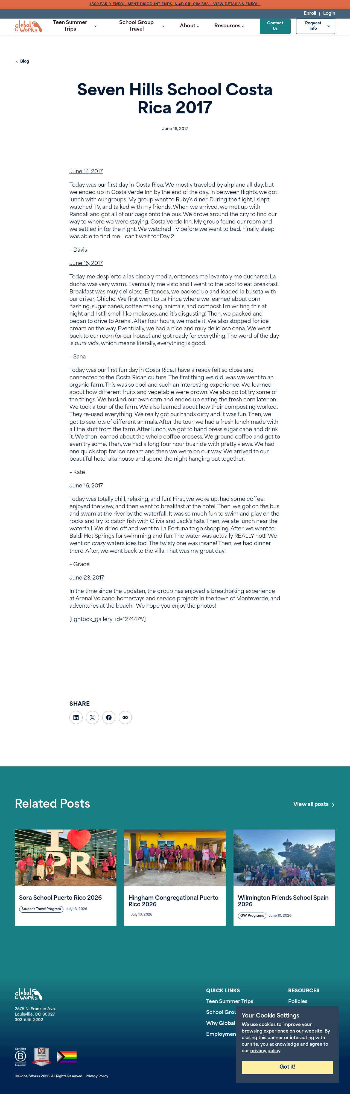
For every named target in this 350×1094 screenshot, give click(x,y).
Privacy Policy (97, 1076)
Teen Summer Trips (70, 26)
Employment (222, 1034)
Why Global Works (229, 1023)
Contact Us (275, 26)
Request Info (313, 26)
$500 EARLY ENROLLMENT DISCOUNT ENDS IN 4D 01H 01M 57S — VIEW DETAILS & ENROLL (175, 4)
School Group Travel (136, 26)
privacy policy (265, 1051)
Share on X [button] (92, 717)
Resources (227, 26)
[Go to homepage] (28, 26)
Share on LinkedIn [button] (76, 717)
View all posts (311, 804)
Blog (24, 62)
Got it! (287, 1067)
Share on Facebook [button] (108, 717)
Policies (297, 1001)
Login (329, 13)
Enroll (310, 13)
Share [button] (125, 717)
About (188, 26)
